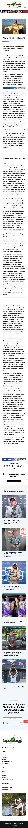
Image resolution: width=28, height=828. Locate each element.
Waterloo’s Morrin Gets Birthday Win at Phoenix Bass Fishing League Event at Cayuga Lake (13, 522)
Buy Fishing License (7, 787)
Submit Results (6, 763)
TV (3, 773)
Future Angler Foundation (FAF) (11, 404)
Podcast (4, 775)
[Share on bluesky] (20, 466)
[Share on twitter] (7, 466)
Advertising (5, 757)
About (3, 755)
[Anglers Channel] (14, 4)
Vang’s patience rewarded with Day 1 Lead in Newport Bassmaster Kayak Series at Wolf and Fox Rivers (13, 654)
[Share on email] (14, 468)
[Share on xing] (23, 466)
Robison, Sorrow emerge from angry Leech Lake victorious (13, 621)
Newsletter (5, 771)
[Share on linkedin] (15, 466)
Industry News (18, 40)
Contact (4, 759)
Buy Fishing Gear (6, 789)
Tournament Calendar (7, 779)
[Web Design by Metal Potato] (14, 826)
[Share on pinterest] (12, 466)
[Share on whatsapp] (18, 466)
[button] (25, 7)
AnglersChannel (5, 41)
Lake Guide (5, 777)
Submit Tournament (7, 761)
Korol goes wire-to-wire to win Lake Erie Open (14, 687)
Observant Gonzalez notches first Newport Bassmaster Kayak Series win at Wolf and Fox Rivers (14, 588)
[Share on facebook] (4, 466)
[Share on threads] (10, 466)
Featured (13, 40)
